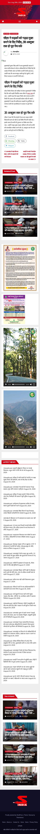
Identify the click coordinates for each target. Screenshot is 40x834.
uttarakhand (14, 33)
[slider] (18, 384)
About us (9, 822)
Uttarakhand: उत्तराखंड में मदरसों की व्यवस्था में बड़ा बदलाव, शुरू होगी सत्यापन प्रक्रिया (19, 230)
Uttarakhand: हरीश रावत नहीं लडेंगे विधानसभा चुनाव (18, 579)
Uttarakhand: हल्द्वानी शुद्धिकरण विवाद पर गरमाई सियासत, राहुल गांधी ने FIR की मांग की (19, 188)
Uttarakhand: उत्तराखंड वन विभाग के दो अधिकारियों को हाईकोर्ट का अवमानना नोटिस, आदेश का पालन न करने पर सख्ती (19, 634)
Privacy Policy (34, 822)
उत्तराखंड (15, 182)
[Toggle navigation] (20, 21)
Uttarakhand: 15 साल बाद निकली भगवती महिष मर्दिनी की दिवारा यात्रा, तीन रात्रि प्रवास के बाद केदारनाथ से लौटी (19, 527)
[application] (20, 357)
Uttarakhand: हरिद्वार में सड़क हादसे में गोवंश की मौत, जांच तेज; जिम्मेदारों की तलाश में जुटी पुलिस (18, 779)
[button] (20, 357)
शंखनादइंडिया (16, 51)
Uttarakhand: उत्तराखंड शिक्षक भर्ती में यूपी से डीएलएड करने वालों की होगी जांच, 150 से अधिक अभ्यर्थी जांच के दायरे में (19, 572)
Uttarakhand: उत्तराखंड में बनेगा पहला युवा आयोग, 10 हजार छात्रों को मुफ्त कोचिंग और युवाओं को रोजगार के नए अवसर (19, 556)
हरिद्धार (20, 203)
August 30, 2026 (12, 716)
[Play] (6, 384)
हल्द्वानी (20, 182)
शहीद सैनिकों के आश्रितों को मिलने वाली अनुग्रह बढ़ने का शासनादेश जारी (20, 829)
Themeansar (19, 817)
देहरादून (20, 224)
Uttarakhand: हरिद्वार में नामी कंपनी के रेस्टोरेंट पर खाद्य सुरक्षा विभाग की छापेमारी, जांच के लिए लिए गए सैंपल (19, 209)
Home (4, 822)
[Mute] (31, 384)
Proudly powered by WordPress (14, 815)
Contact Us (16, 822)
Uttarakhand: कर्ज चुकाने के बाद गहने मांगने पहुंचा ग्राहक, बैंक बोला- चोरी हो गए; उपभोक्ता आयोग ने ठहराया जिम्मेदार (19, 596)
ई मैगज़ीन (20, 826)
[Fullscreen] (34, 384)
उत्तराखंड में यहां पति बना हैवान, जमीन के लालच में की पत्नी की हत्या (11, 154)
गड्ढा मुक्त (30, 93)
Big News (6, 33)
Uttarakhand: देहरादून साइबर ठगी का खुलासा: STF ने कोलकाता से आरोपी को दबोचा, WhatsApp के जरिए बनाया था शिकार (19, 546)
